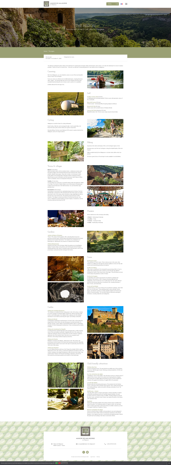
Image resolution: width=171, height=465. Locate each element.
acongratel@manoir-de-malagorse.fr (86, 444)
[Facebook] (87, 452)
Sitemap (98, 456)
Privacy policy (64, 463)
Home (45, 51)
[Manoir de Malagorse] (55, 4)
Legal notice (92, 456)
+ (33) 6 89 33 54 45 (111, 444)
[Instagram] (83, 452)
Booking (109, 3)
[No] (169, 463)
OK (56, 463)
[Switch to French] (122, 4)
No (59, 463)
